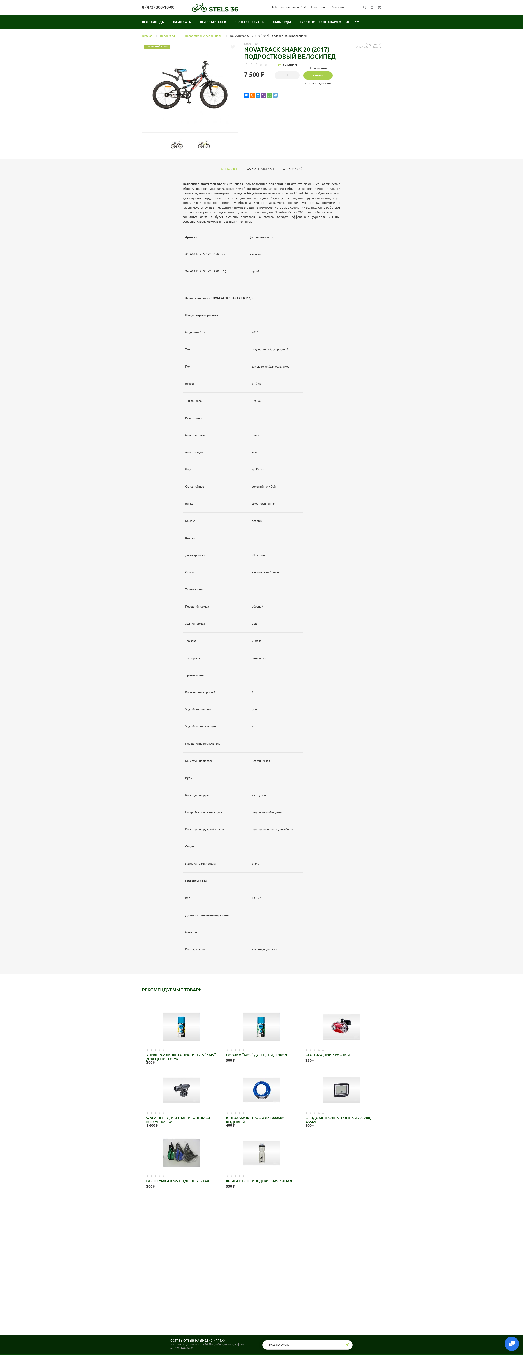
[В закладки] (233, 47)
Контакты (338, 7)
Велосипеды (153, 22)
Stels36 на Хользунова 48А (288, 7)
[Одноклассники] (252, 95)
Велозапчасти (213, 22)
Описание (229, 168)
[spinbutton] (287, 75)
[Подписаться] (347, 1345)
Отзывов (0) (292, 168)
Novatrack (251, 44)
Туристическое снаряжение (324, 22)
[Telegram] (275, 95)
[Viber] (263, 95)
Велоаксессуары (250, 22)
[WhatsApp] (269, 95)
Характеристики (260, 168)
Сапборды (282, 22)
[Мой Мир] (258, 95)
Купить (318, 75)
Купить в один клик (318, 83)
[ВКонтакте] (246, 95)
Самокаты (182, 22)
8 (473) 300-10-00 (158, 7)
